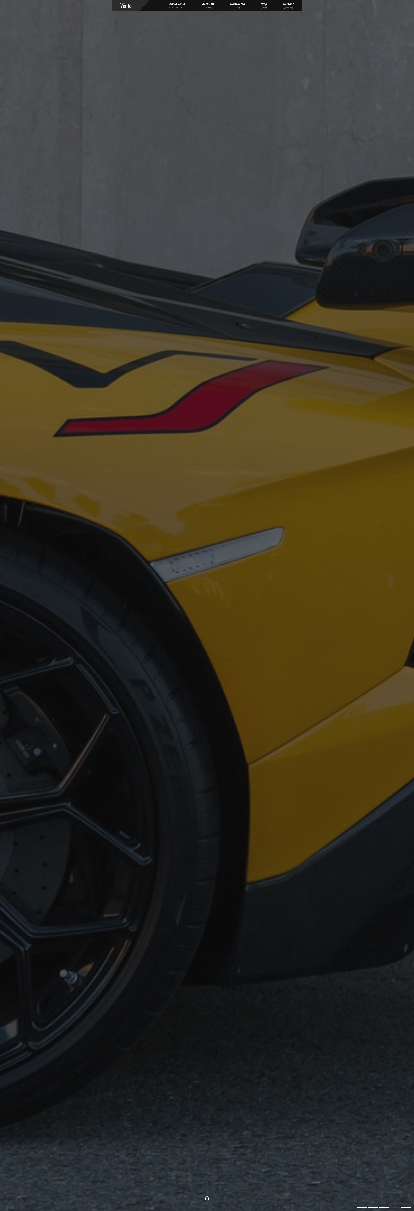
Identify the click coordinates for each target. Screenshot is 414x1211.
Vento (125, 5)
